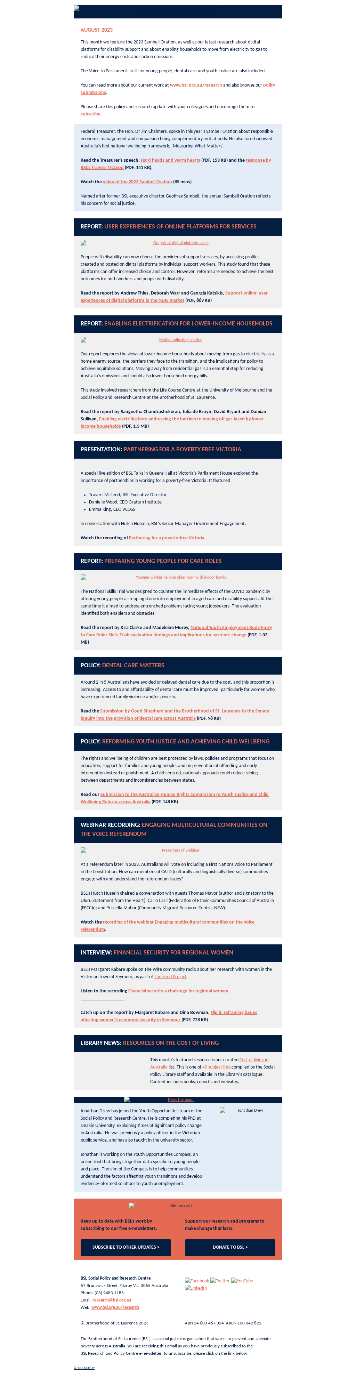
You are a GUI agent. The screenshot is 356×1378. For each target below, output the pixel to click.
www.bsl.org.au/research (196, 85)
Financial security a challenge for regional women (178, 991)
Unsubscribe (84, 1368)
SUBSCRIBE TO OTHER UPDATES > (126, 1247)
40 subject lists (216, 1067)
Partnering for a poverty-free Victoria (166, 538)
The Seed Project (170, 977)
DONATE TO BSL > (230, 1247)
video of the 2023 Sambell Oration (137, 182)
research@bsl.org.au (111, 1300)
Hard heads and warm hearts (170, 160)
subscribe (90, 114)
